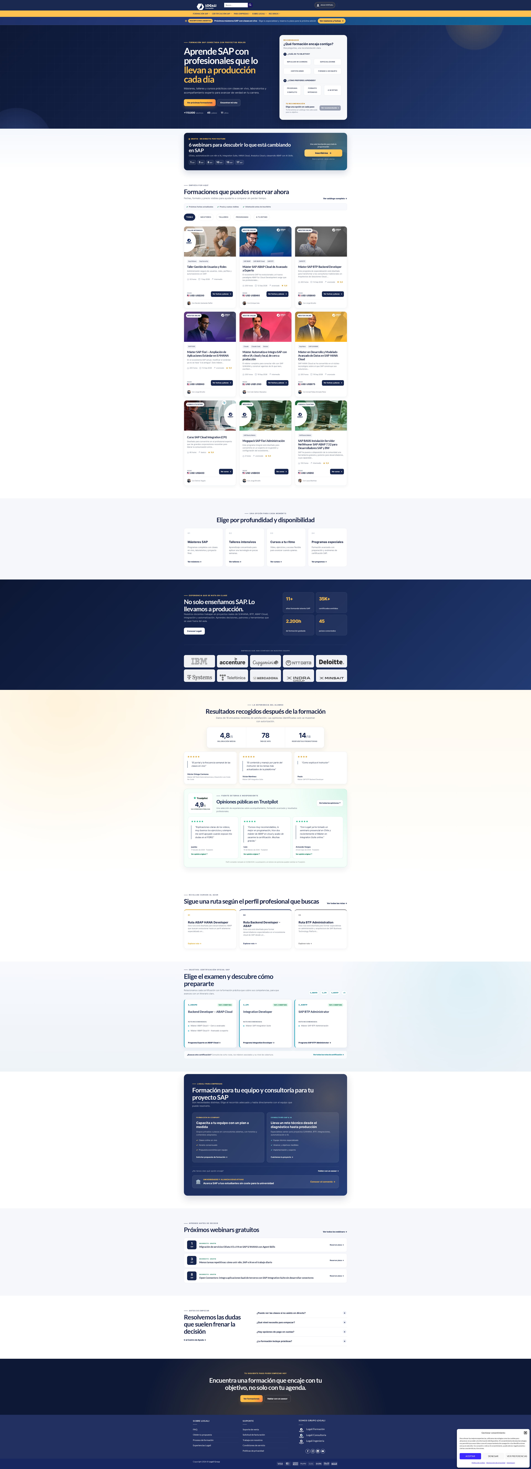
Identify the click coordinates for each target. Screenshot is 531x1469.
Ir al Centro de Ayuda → (195, 1340)
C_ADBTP (335, 993)
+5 (344, 993)
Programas (242, 217)
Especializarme (327, 62)
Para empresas (241, 14)
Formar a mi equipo (327, 71)
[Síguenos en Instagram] (312, 1451)
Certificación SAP (221, 14)
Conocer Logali (194, 631)
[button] (525, 1432)
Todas (189, 217)
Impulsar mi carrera (297, 62)
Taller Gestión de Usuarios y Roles (206, 266)
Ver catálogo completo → (335, 198)
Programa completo (292, 90)
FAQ (195, 1429)
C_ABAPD (313, 993)
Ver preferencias (517, 1456)
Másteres (206, 217)
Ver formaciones (251, 1398)
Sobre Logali (258, 14)
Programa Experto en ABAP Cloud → (204, 1043)
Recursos (273, 14)
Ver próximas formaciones (199, 102)
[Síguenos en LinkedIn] (318, 1451)
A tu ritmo (261, 217)
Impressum (511, 1463)
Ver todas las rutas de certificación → (328, 1055)
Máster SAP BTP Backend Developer (320, 266)
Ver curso (226, 471)
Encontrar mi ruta (228, 102)
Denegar (493, 1456)
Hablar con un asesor (277, 1398)
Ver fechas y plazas (222, 294)
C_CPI (324, 993)
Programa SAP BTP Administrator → (315, 1043)
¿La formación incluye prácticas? (274, 1341)
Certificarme (297, 71)
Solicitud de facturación (254, 1434)
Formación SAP (200, 14)
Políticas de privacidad (253, 1450)
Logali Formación (315, 1429)
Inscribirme (323, 153)
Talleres (223, 217)
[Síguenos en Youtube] (323, 1451)
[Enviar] (250, 5)
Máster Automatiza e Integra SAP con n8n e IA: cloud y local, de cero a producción (265, 355)
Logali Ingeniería (315, 1440)
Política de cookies (478, 1463)
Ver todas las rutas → (337, 903)
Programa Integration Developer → (258, 1043)
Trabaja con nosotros (253, 1440)
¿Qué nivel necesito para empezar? (276, 1322)
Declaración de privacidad (495, 1463)
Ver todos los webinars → (335, 1232)
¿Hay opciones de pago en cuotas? (275, 1331)
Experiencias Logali (202, 1445)
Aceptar (470, 1456)
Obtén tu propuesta (202, 1434)
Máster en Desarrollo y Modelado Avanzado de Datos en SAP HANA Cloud (318, 355)
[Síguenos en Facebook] (307, 1451)
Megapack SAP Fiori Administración (264, 440)
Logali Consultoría (316, 1435)
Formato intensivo (312, 90)
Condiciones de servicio (254, 1445)
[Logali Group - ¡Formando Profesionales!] (206, 7)
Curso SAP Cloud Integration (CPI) (207, 437)
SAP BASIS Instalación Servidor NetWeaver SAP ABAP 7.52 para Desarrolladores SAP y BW (317, 444)
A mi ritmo (333, 90)
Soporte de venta (251, 1429)
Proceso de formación (203, 1440)
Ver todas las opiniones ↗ (330, 803)
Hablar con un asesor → (328, 1171)
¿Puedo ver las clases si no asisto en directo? (281, 1313)
